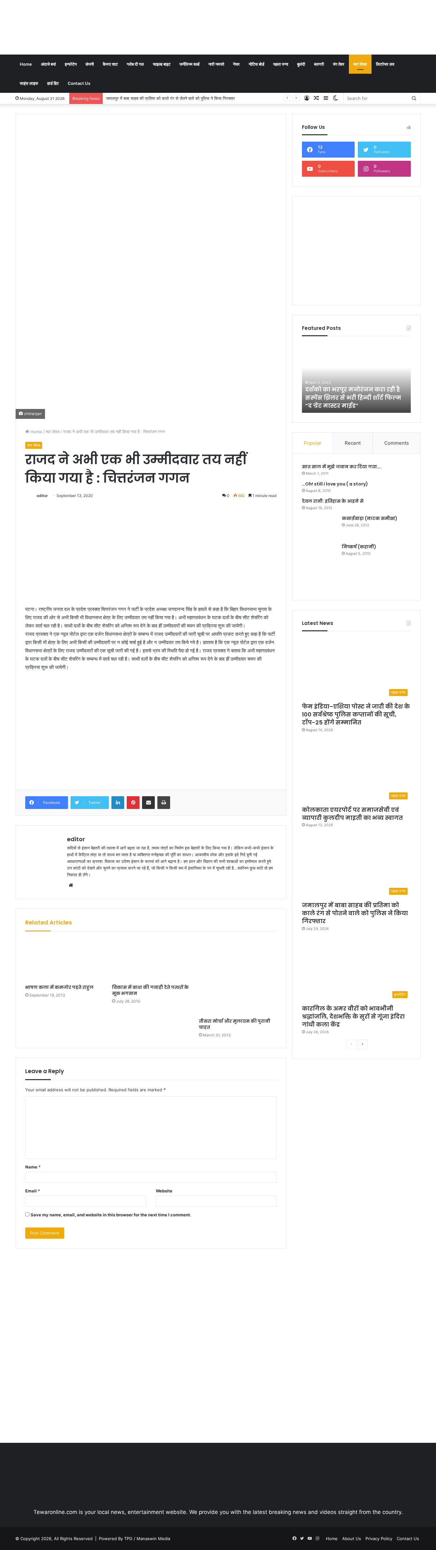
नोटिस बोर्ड (256, 64)
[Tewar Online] (63, 27)
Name (33, 1166)
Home (26, 64)
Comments (396, 443)
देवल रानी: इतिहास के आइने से (333, 501)
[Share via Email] (148, 802)
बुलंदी (301, 64)
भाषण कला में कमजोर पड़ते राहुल (59, 987)
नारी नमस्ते (216, 64)
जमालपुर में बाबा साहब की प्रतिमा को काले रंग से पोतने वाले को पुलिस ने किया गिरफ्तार (355, 913)
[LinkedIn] (117, 802)
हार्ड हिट (53, 83)
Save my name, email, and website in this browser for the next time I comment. (111, 1214)
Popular (312, 443)
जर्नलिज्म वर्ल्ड (189, 64)
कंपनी (90, 64)
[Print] (163, 802)
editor (42, 495)
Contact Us (79, 83)
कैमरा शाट (110, 64)
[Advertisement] (287, 20)
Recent (353, 443)
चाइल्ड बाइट (161, 64)
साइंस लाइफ (29, 83)
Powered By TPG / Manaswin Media (134, 1538)
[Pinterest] (133, 802)
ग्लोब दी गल (135, 64)
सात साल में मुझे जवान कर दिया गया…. (341, 467)
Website (164, 1190)
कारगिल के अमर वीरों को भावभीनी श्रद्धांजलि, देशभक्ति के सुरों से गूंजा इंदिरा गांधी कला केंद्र (175, 98)
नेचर (236, 64)
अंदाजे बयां (48, 64)
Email (32, 1190)
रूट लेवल (360, 64)
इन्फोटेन (71, 64)
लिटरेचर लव (385, 64)
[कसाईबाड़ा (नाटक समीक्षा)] (319, 527)
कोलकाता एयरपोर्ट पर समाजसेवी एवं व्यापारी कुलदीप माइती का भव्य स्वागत (352, 814)
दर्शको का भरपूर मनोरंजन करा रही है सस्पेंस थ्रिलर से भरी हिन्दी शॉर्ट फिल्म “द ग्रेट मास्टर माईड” (353, 397)
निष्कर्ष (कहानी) (359, 547)
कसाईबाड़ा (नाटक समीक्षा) (369, 518)
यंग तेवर (338, 64)
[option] (356, 378)
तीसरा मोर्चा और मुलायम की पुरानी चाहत (234, 1024)
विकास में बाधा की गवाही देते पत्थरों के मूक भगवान (150, 990)
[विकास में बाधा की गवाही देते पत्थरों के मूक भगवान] (150, 960)
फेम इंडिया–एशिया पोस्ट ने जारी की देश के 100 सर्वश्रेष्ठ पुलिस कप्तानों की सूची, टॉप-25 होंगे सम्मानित (356, 714)
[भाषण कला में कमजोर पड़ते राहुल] (63, 960)
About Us (351, 1538)
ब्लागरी (319, 64)
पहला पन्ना (280, 64)
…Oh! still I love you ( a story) (335, 484)
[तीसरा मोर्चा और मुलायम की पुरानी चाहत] (237, 976)
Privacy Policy (378, 1538)
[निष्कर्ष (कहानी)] (319, 567)
